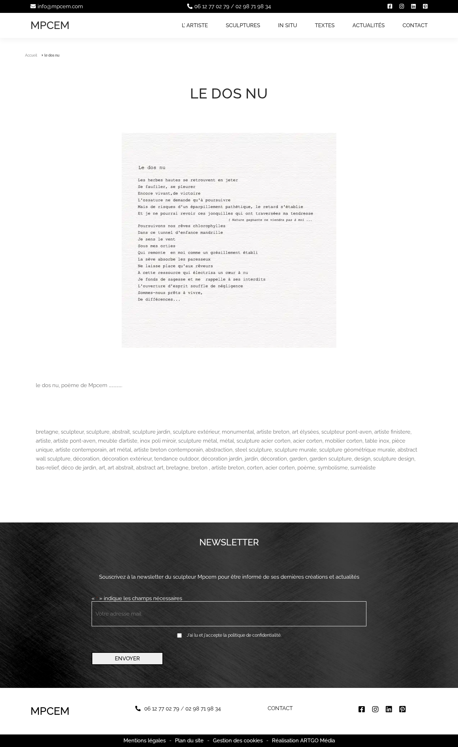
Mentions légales (144, 740)
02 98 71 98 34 (253, 6)
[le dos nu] (229, 241)
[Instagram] (401, 6)
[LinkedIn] (413, 6)
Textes (325, 25)
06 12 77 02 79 (211, 6)
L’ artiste (195, 25)
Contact (415, 25)
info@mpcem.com (60, 6)
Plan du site (189, 740)
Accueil (31, 55)
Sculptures (243, 25)
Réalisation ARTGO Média (303, 740)
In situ (287, 25)
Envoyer (127, 658)
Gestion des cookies (238, 740)
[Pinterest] (425, 6)
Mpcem (49, 25)
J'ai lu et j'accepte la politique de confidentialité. (234, 635)
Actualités (368, 25)
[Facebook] (390, 6)
